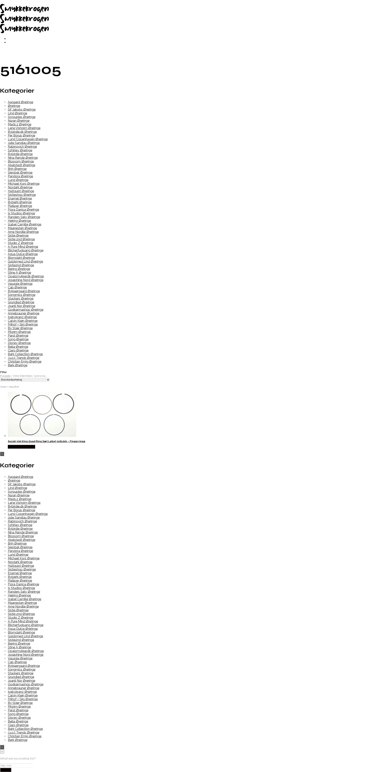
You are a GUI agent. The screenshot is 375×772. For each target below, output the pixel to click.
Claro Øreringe (18, 350)
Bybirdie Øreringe (20, 154)
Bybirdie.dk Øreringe (22, 132)
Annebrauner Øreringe (23, 313)
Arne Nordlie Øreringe (23, 232)
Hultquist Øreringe (21, 191)
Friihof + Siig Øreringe (23, 324)
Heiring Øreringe (19, 221)
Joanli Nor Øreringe (21, 306)
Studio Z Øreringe (20, 243)
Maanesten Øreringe (22, 228)
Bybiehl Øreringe (20, 202)
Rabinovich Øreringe (22, 146)
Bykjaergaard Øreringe (24, 291)
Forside (5, 376)
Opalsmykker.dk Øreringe (26, 276)
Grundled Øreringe (21, 302)
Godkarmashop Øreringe (25, 309)
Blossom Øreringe (21, 161)
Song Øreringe (18, 339)
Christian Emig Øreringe (24, 361)
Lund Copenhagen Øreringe (28, 139)
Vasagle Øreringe (20, 284)
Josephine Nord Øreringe (25, 280)
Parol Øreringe (18, 335)
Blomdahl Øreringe (21, 258)
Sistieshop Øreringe (22, 195)
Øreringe (14, 106)
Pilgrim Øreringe (19, 332)
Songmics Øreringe (21, 295)
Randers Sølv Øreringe (24, 217)
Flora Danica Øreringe (23, 209)
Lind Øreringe (17, 113)
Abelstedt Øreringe (21, 165)
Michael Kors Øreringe (23, 183)
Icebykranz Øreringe (22, 317)
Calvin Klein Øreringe (23, 321)
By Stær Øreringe (20, 328)
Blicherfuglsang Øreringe (25, 250)
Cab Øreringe (17, 287)
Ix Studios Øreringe (21, 213)
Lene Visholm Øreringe (24, 128)
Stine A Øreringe (19, 272)
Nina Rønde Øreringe (23, 158)
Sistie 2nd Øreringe (21, 239)
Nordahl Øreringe (20, 187)
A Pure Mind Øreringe (23, 246)
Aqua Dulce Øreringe (23, 254)
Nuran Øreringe (18, 120)
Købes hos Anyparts (21, 447)
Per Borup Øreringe (21, 135)
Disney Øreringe (19, 343)
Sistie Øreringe (18, 235)
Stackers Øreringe (20, 298)
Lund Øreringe (18, 180)
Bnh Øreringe (17, 169)
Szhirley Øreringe (20, 150)
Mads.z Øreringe (19, 124)
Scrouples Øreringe (21, 117)
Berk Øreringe (17, 365)
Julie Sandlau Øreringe (24, 143)
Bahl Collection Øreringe (25, 354)
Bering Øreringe (19, 269)
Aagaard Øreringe (20, 102)
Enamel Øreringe (20, 198)
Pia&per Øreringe (20, 206)
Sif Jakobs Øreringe (22, 109)
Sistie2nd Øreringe (21, 265)
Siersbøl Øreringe (20, 172)
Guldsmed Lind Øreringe (25, 261)
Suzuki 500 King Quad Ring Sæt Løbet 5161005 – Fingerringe (46, 441)
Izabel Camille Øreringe (24, 224)
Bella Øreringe (18, 347)
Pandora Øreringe (20, 176)
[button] (187, 372)
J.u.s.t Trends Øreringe (23, 358)
